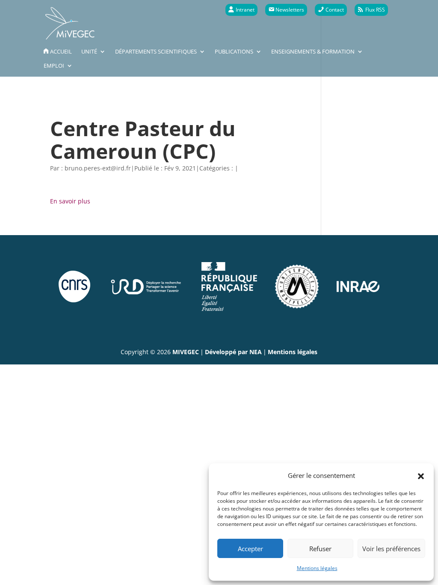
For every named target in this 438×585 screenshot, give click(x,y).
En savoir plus (70, 201)
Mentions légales (317, 568)
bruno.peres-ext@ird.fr (98, 168)
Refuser (320, 548)
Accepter (250, 548)
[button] (421, 475)
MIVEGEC (185, 352)
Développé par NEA (233, 352)
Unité (89, 51)
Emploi (54, 66)
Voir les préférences (391, 548)
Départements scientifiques (156, 51)
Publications (234, 51)
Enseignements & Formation (313, 51)
